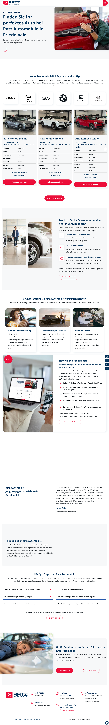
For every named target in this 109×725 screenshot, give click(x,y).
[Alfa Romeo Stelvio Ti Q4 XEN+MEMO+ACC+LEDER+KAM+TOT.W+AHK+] (90, 122)
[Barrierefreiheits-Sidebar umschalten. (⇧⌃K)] (107, 723)
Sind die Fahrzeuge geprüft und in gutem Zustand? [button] (22, 589)
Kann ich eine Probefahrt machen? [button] (70, 589)
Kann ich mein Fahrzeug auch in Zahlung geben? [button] (21, 604)
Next (105, 149)
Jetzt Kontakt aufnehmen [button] (70, 422)
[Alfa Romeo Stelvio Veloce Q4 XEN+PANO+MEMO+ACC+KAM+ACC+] (19, 122)
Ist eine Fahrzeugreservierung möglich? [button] (18, 597)
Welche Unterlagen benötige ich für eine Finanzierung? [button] (78, 604)
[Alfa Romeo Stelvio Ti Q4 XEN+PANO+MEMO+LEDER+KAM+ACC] (55, 122)
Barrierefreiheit (38, 719)
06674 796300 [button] (55, 618)
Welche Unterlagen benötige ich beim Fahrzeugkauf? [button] (77, 597)
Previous (3, 149)
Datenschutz (28, 719)
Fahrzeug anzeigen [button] (19, 182)
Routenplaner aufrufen (67, 710)
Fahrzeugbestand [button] (64, 670)
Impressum (18, 719)
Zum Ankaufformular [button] (69, 277)
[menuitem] (105, 3)
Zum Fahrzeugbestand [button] (54, 198)
